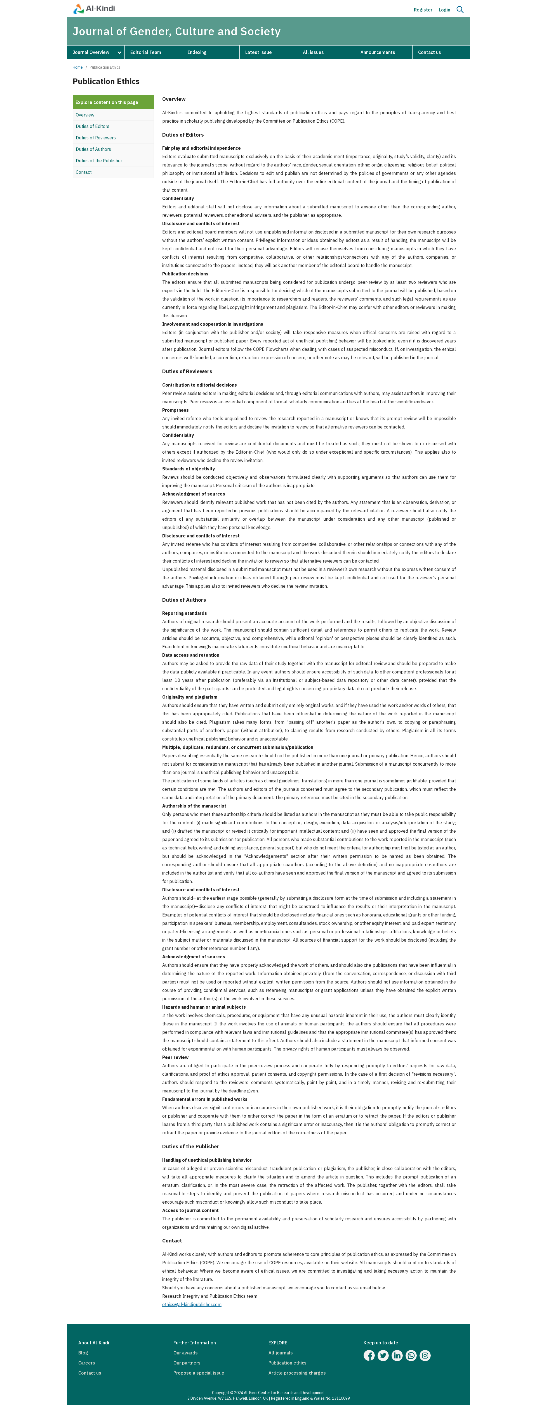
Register (423, 10)
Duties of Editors (92, 126)
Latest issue (258, 52)
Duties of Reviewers (96, 137)
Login (444, 10)
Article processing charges (297, 1373)
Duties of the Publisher (99, 160)
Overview (85, 115)
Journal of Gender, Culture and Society (177, 31)
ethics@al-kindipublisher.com (192, 1304)
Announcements (378, 52)
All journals (280, 1353)
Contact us (429, 52)
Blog (83, 1353)
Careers (86, 1363)
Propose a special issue (198, 1373)
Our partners (187, 1363)
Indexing (197, 52)
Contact (84, 172)
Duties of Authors (93, 149)
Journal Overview (91, 52)
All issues (313, 52)
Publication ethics (287, 1363)
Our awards (185, 1353)
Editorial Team (145, 52)
